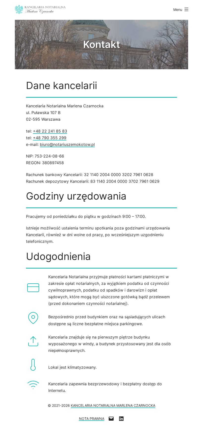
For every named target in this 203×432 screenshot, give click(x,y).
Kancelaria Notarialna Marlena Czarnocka (113, 405)
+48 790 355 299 (49, 137)
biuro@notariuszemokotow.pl (67, 144)
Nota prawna (91, 418)
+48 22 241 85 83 (50, 131)
